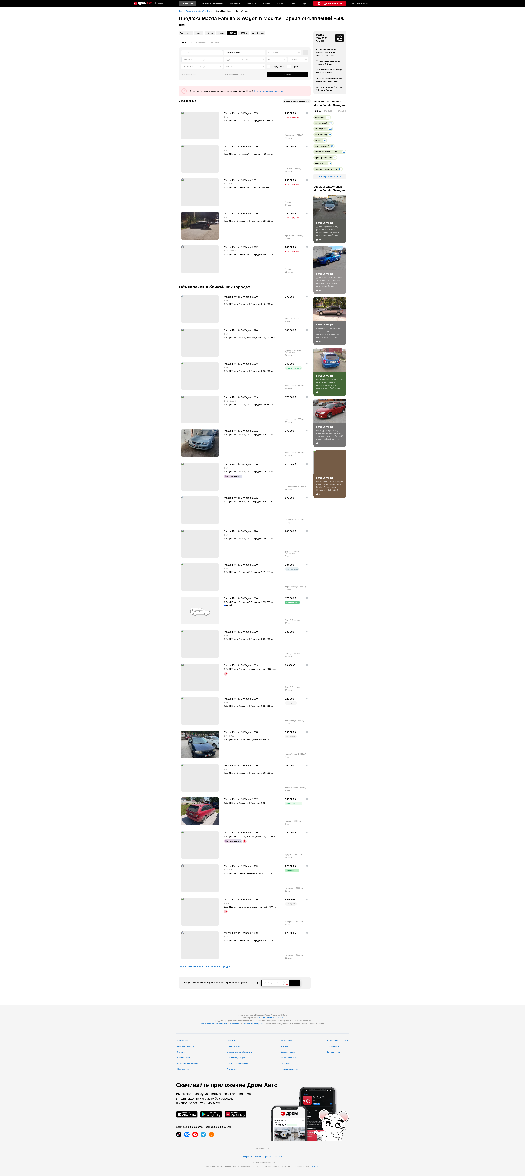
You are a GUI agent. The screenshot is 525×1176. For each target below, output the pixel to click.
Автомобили (187, 3)
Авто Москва (314, 1167)
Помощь (257, 1157)
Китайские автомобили (187, 1063)
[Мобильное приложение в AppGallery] (235, 1114)
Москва (160, 3)
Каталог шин (286, 1040)
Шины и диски (183, 1057)
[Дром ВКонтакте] (187, 1134)
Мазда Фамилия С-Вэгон (321, 37)
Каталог (279, 3)
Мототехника (232, 1040)
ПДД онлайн (286, 1063)
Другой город (258, 33)
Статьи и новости (288, 1052)
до (247, 59)
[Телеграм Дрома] (203, 1134)
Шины (292, 3)
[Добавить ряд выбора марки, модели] (305, 52)
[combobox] (202, 52)
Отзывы (266, 3)
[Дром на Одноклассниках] (211, 1134)
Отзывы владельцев (236, 1057)
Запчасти (251, 3)
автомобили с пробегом (229, 1024)
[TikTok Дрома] (178, 1134)
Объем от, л (188, 66)
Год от (228, 59)
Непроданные (278, 66)
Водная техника (234, 1046)
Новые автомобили (209, 1024)
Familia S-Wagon (325, 223)
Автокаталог (232, 1069)
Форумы (284, 1046)
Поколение (273, 53)
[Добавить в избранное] (307, 113)
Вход (358, 3)
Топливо (293, 59)
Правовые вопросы (289, 1069)
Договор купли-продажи (237, 1063)
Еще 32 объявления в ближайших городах (205, 966)
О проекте (247, 1157)
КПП (270, 59)
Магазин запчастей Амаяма (239, 1052)
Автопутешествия (288, 1057)
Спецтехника (183, 1069)
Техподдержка (333, 1052)
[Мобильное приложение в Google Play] (211, 1114)
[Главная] (143, 3)
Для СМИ (278, 1157)
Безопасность (333, 1046)
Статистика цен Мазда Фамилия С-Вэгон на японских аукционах (326, 52)
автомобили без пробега (253, 1024)
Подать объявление (186, 1046)
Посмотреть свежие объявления (268, 91)
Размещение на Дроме (337, 1040)
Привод (228, 66)
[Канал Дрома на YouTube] (195, 1134)
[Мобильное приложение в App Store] (187, 1114)
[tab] (183, 44)
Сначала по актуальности (295, 101)
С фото (295, 66)
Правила (267, 1157)
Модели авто (261, 1148)
